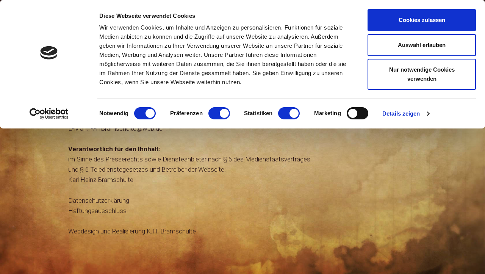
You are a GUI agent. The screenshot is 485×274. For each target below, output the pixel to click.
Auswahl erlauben (422, 45)
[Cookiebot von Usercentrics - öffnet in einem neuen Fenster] (49, 113)
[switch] (219, 113)
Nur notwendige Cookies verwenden (422, 74)
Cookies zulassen (422, 20)
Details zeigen (401, 113)
